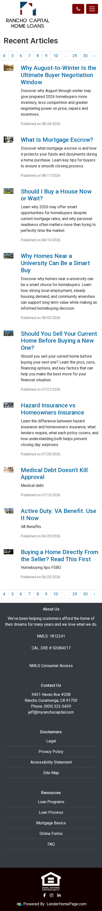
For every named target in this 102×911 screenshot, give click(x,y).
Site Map (51, 772)
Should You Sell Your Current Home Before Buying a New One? (59, 341)
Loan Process (51, 812)
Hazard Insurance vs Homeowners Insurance (52, 409)
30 (85, 55)
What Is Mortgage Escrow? (57, 139)
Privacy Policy (51, 751)
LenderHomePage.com (66, 904)
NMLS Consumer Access (51, 665)
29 (75, 55)
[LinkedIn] (59, 895)
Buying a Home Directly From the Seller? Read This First (59, 556)
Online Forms (51, 833)
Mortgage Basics (51, 823)
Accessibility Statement (51, 762)
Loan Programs (51, 801)
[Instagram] (51, 895)
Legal (51, 741)
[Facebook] (44, 895)
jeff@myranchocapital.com (51, 712)
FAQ (51, 844)
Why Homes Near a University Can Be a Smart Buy (55, 263)
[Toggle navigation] (92, 9)
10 (55, 55)
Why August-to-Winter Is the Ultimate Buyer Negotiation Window (58, 75)
